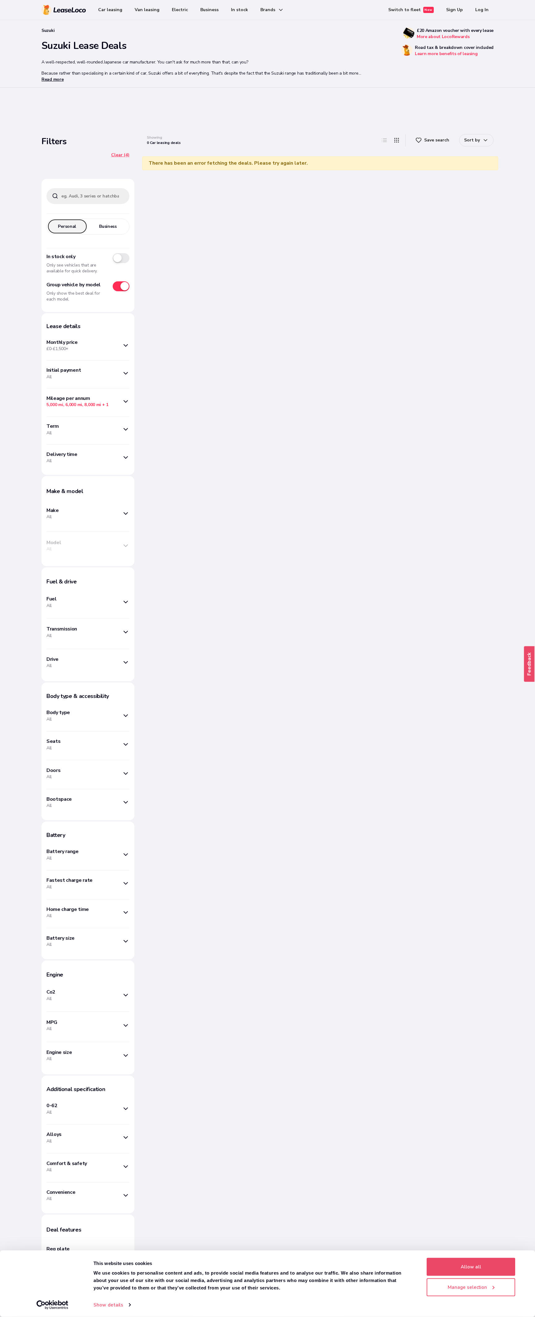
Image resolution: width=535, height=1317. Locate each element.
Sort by (472, 140)
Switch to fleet (410, 10)
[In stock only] (121, 258)
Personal (67, 226)
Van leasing (147, 10)
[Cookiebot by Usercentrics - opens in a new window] (52, 1305)
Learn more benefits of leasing (446, 54)
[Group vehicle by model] (121, 286)
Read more (52, 79)
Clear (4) (120, 155)
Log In (482, 10)
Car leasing (110, 10)
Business (209, 10)
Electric (180, 10)
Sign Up (454, 10)
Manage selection (467, 1287)
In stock (239, 10)
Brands (267, 10)
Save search (436, 140)
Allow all (471, 1267)
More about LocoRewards (443, 37)
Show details (108, 1305)
